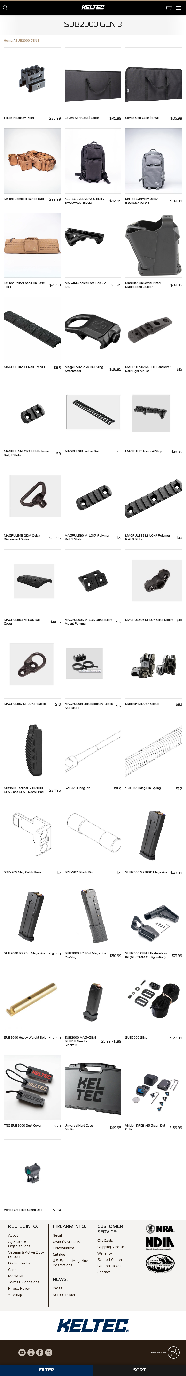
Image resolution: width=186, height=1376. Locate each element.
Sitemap (15, 1295)
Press (57, 1288)
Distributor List (20, 1263)
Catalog (59, 1254)
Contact (103, 1272)
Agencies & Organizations (19, 1244)
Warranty (104, 1253)
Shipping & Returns (112, 1247)
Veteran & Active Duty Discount (26, 1254)
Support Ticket (109, 1266)
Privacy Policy (19, 1288)
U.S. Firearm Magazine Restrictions (70, 1263)
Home (8, 41)
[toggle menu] (181, 8)
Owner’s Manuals (66, 1242)
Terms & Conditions (23, 1282)
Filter (46, 1370)
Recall (57, 1235)
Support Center (109, 1259)
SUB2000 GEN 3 (28, 41)
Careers (14, 1269)
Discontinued (63, 1248)
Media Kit (15, 1276)
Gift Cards (105, 1240)
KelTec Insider (64, 1294)
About (13, 1235)
